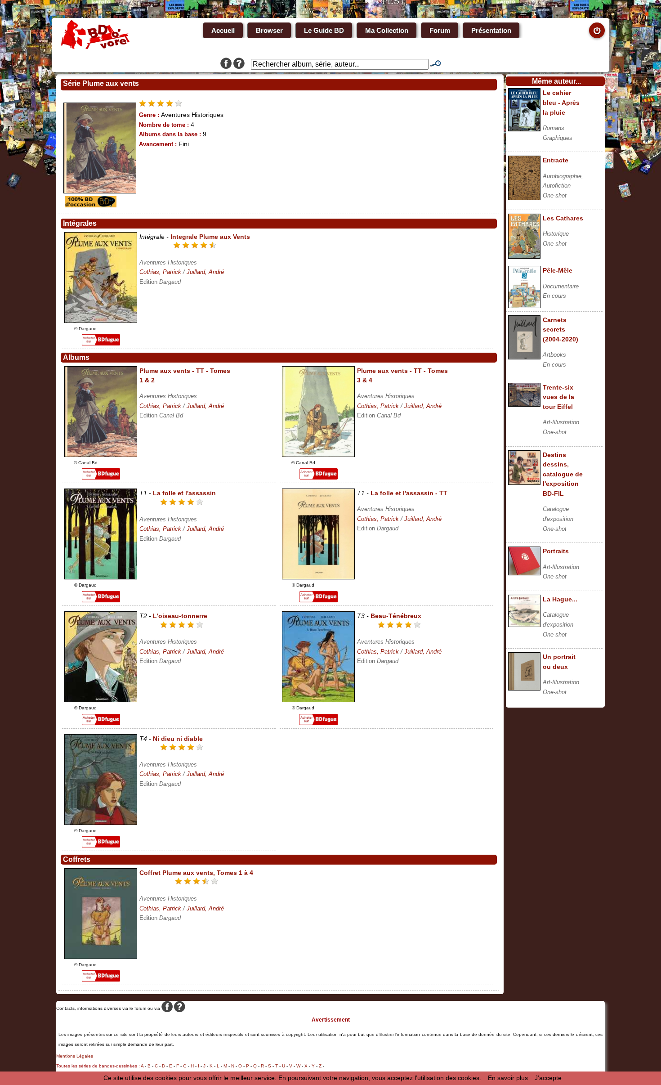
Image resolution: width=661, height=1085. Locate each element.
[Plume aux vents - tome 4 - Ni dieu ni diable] (100, 822)
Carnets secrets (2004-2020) (560, 329)
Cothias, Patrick (160, 272)
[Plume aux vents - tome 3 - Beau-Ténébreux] (318, 700)
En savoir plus (508, 1077)
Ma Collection (386, 30)
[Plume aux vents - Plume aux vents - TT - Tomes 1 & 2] (100, 454)
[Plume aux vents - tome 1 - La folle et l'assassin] (100, 577)
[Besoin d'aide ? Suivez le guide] (239, 64)
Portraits (556, 551)
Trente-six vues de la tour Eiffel (558, 397)
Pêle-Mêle (557, 270)
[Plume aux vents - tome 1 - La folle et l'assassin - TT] (318, 577)
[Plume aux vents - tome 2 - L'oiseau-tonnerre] (100, 700)
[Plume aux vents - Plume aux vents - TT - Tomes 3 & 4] (318, 454)
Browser (269, 30)
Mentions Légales (74, 1056)
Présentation (491, 30)
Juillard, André (205, 272)
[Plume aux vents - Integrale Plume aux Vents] (100, 320)
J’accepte (548, 1077)
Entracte (555, 160)
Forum (439, 30)
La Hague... (560, 599)
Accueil (223, 30)
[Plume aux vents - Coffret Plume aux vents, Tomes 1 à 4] (100, 956)
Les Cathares (563, 218)
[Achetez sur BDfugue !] (101, 343)
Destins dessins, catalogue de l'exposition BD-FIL (563, 474)
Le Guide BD (324, 30)
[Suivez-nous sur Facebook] (226, 64)
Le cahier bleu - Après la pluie (561, 102)
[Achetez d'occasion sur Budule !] (89, 205)
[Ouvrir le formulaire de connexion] (597, 30)
